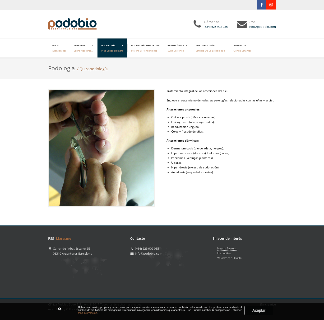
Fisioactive (224, 253)
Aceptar (258, 310)
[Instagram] (271, 5)
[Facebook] (261, 5)
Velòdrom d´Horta (229, 258)
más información (87, 312)
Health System (226, 248)
